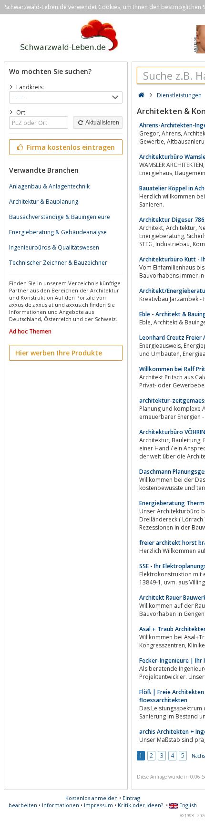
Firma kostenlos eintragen (70, 147)
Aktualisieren (101, 122)
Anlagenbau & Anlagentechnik (49, 186)
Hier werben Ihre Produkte (58, 352)
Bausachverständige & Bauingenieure (59, 217)
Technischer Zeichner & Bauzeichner (58, 263)
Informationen (60, 805)
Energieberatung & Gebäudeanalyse (58, 232)
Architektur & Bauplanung (43, 202)
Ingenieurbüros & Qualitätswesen (54, 247)
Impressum (98, 805)
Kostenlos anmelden (91, 797)
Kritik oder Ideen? (140, 805)
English (187, 805)
